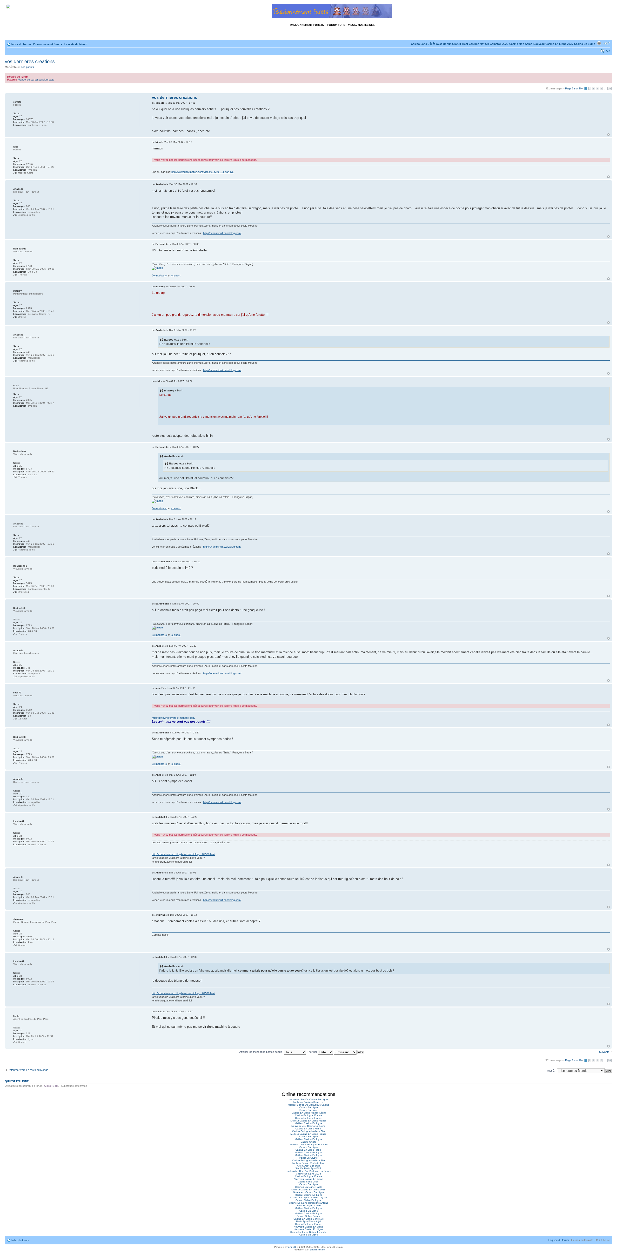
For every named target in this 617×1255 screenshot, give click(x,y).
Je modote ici (159, 275)
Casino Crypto (308, 1142)
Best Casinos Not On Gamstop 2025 (485, 43)
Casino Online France (308, 1216)
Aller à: (551, 1070)
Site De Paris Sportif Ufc (308, 1168)
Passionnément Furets (47, 44)
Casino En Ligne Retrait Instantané (308, 1202)
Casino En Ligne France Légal (309, 1112)
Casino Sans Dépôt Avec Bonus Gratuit (436, 43)
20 (609, 88)
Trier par (312, 1051)
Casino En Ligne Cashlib (308, 1205)
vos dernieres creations (30, 61)
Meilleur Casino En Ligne (308, 1123)
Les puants (27, 67)
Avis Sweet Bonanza (308, 1165)
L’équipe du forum (558, 1240)
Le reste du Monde (76, 44)
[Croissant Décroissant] (349, 1051)
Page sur (573, 88)
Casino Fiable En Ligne (308, 1200)
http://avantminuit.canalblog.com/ (222, 233)
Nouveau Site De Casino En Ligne (308, 1099)
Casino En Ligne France (308, 1115)
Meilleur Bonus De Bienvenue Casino (308, 1104)
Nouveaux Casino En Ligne (308, 1192)
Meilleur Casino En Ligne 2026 (308, 1189)
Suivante (604, 1051)
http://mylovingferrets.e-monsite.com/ (173, 717)
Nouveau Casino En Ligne (308, 1179)
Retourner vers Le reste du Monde (28, 1069)
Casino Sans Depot (308, 1181)
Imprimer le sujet (599, 43)
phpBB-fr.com (317, 1249)
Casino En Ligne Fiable (308, 1128)
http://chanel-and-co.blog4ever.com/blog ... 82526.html (183, 854)
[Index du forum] (29, 21)
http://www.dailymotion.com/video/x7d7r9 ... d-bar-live (202, 171)
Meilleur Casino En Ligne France (308, 1120)
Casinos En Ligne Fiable (308, 1187)
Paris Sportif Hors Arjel (308, 1221)
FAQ (607, 50)
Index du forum (21, 44)
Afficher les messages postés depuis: (261, 1051)
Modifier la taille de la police (606, 43)
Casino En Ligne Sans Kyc (308, 1218)
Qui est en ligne (17, 1081)
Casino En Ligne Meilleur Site (308, 1131)
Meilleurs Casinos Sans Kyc (308, 1102)
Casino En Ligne (584, 43)
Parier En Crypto (308, 1157)
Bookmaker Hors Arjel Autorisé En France (308, 1171)
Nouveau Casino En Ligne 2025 (553, 43)
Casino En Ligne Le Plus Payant (308, 1197)
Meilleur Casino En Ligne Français (309, 1144)
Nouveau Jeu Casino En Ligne (308, 1126)
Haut (608, 134)
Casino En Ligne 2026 (308, 1173)
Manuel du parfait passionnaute (36, 79)
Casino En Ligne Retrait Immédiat (308, 1232)
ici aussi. (176, 275)
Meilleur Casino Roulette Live (308, 1163)
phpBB (292, 1247)
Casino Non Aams (520, 43)
